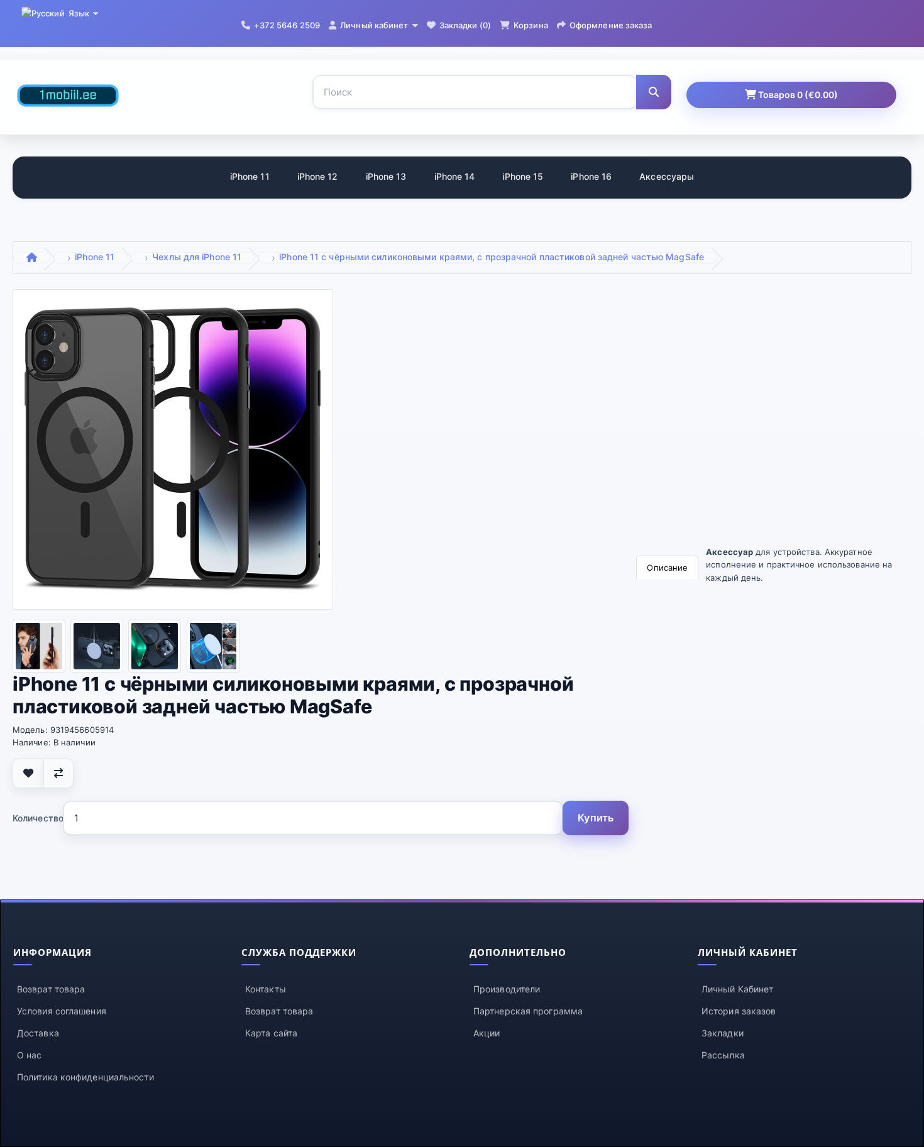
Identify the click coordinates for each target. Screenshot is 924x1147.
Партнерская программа (528, 1011)
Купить (595, 817)
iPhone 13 (386, 176)
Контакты (265, 989)
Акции (486, 1033)
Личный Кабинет (737, 989)
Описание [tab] (667, 568)
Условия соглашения (61, 1011)
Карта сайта (271, 1033)
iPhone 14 (454, 176)
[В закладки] (28, 773)
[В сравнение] (58, 773)
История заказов (738, 1011)
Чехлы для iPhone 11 (196, 256)
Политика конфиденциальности (85, 1077)
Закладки (722, 1033)
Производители (506, 989)
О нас (29, 1055)
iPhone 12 (317, 176)
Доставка (38, 1033)
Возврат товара (51, 989)
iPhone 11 (250, 176)
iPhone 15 (522, 176)
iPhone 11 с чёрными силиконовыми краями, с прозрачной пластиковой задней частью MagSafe (491, 256)
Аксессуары (666, 176)
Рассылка (723, 1055)
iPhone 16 (591, 176)
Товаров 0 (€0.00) (797, 94)
